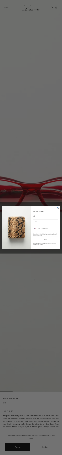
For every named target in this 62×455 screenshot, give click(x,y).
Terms (41, 235)
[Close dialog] (58, 208)
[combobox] (36, 228)
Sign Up (45, 239)
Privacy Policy (38, 235)
